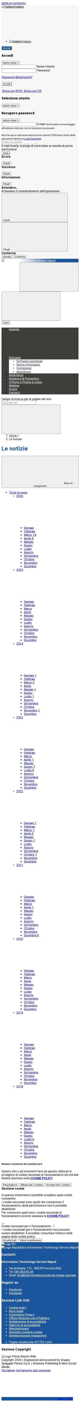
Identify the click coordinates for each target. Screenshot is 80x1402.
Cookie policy (17, 1307)
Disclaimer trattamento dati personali (25, 1370)
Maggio (28, 542)
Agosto (28, 552)
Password (43, 70)
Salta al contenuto (13, 3)
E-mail (41, 124)
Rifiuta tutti (32, 1185)
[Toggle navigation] (30, 306)
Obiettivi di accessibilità (24, 1325)
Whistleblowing (19, 1328)
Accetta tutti (58, 1185)
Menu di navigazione (53, 484)
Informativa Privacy (21, 1314)
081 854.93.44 (24, 1272)
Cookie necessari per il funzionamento (26, 1226)
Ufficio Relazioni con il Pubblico (29, 1318)
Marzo (30, 535)
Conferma (20, 256)
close (6, 322)
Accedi (6, 48)
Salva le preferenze (30, 1240)
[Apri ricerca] (49, 277)
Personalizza (10, 1185)
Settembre (31, 556)
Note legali (16, 1311)
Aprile (29, 538)
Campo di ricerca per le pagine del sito (26, 399)
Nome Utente (46, 66)
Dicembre (30, 566)
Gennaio (29, 528)
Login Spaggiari (32, 138)
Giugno (28, 545)
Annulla (7, 256)
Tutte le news (18, 492)
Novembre (30, 563)
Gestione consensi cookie (25, 1332)
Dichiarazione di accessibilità (27, 1321)
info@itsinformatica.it (46, 1275)
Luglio (28, 549)
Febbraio (29, 531)
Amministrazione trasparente (28, 1335)
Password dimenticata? (16, 77)
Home (13, 435)
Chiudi (6, 163)
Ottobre (29, 559)
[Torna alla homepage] (40, 260)
